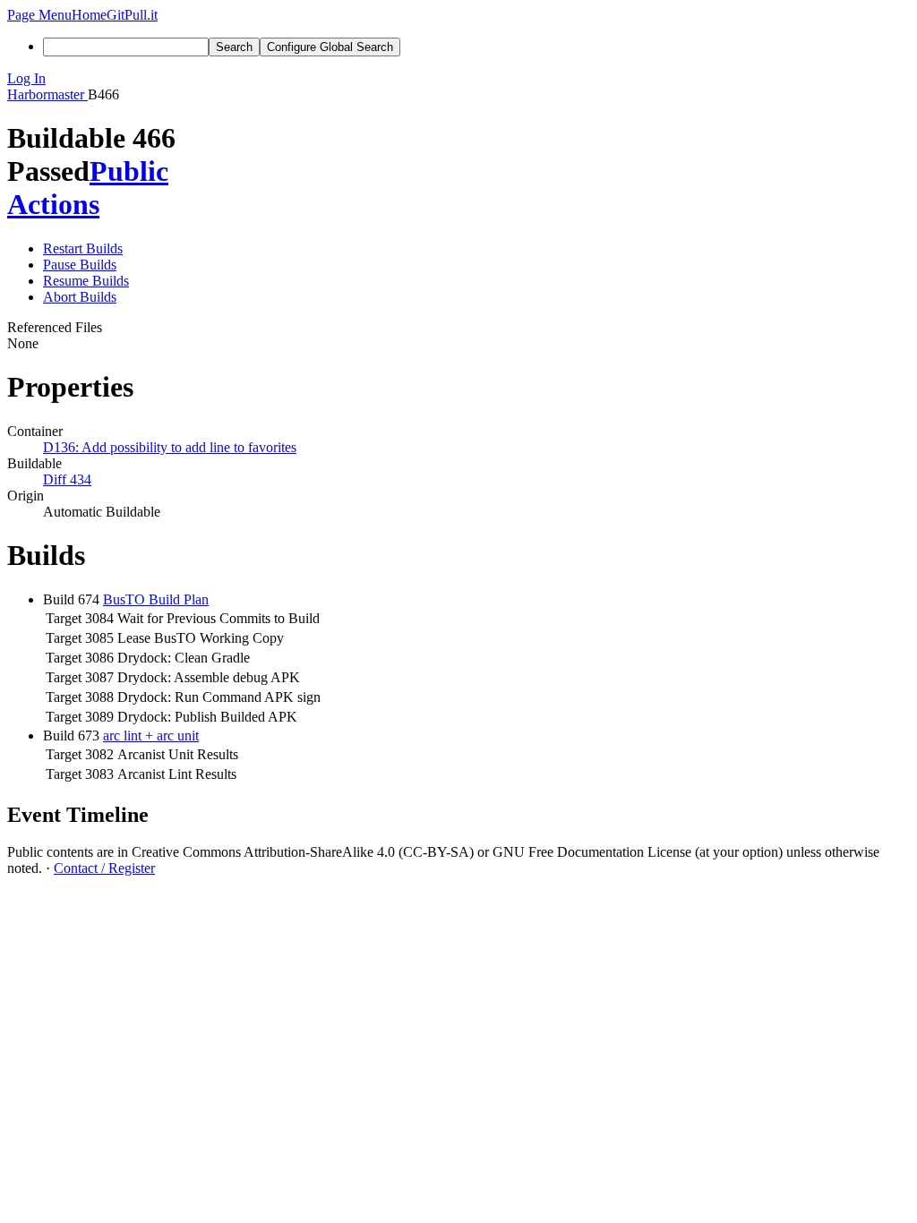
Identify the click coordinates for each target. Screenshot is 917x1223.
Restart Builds (83, 248)
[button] (39, 14)
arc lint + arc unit (151, 735)
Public (129, 171)
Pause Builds (79, 264)
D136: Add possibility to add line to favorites (169, 447)
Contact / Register (104, 868)
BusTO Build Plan (156, 599)
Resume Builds (86, 280)
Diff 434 (67, 479)
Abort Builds (79, 296)
